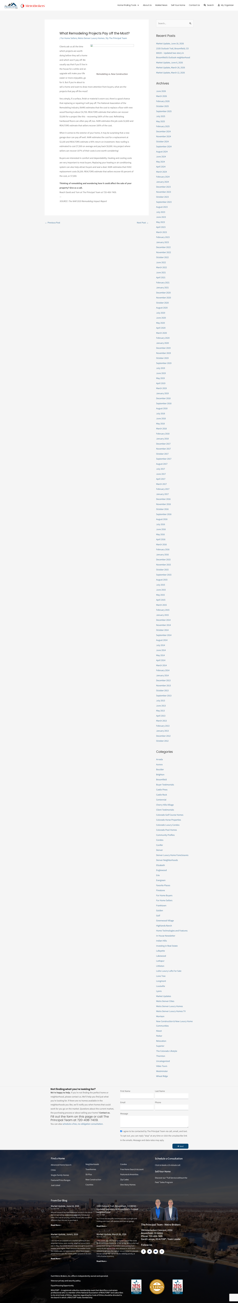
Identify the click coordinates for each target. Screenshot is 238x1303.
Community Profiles (165, 835)
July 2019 (160, 368)
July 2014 (160, 645)
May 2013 (160, 710)
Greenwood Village (165, 920)
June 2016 (161, 529)
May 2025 (160, 121)
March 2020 (161, 332)
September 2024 (164, 146)
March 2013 (161, 720)
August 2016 (161, 519)
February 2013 (162, 725)
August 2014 (161, 640)
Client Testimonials (165, 809)
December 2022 (163, 247)
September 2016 (163, 514)
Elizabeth (160, 865)
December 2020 (163, 292)
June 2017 (161, 473)
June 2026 (161, 91)
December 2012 (163, 735)
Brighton (160, 774)
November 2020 (163, 297)
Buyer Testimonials (165, 784)
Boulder (160, 769)
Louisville (160, 986)
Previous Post (52, 222)
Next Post (143, 222)
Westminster (162, 1071)
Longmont (161, 981)
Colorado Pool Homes (166, 829)
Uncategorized (163, 1061)
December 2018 (163, 398)
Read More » (56, 1225)
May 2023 (160, 222)
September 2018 (163, 403)
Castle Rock (161, 794)
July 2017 (160, 468)
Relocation (161, 1040)
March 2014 (161, 665)
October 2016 (162, 509)
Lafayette (160, 950)
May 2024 (160, 161)
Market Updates (163, 996)
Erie (158, 875)
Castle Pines (161, 789)
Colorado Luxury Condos (167, 824)
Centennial (161, 799)
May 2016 (160, 534)
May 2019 (160, 378)
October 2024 (162, 141)
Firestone (160, 890)
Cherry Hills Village (165, 804)
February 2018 (162, 433)
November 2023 (163, 191)
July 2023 (160, 212)
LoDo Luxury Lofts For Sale (168, 970)
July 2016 (160, 524)
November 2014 (163, 625)
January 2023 (162, 242)
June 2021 (161, 272)
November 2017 (163, 448)
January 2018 (162, 438)
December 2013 (163, 680)
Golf (158, 915)
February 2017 (162, 489)
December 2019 (163, 347)
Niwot (159, 1030)
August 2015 (161, 579)
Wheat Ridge (162, 1076)
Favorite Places (163, 885)
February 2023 (163, 237)
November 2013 (163, 685)
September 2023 (164, 201)
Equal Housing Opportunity (62, 1285)
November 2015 (163, 564)
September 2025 (164, 111)
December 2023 (163, 186)
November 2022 (163, 252)
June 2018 (161, 418)
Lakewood (161, 955)
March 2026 (161, 96)
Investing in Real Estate (167, 945)
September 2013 (163, 695)
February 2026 (163, 101)
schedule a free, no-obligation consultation (83, 1123)
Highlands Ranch (164, 925)
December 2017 (163, 443)
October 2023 (162, 196)
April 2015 (160, 599)
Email (122, 1102)
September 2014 (163, 635)
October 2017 (162, 453)
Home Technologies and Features (171, 930)
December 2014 (163, 619)
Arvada (159, 759)
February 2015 (162, 609)
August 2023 (162, 206)
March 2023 (161, 232)
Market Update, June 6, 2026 (169, 62)
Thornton (160, 1056)
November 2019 (163, 353)
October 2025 (162, 106)
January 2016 (162, 554)
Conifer (159, 845)
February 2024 (163, 176)
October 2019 (162, 358)
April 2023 (160, 227)
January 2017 (162, 494)
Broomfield (161, 779)
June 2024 (161, 156)
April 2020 (160, 327)
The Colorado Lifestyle (166, 1051)
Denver (159, 850)
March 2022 (161, 267)
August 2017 (161, 463)
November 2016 (163, 504)
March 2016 (161, 544)
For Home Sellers (69, 38)
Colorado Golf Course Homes (169, 814)
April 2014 (160, 660)
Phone (158, 1102)
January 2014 (162, 675)
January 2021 (162, 287)
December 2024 (163, 131)
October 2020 (162, 302)
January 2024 (162, 181)
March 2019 (161, 388)
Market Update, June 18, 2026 (170, 43)
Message (124, 1113)
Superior (160, 1045)
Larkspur (160, 960)
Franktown (161, 905)
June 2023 (161, 217)
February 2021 (162, 282)
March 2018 (161, 428)
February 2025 (163, 126)
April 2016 (160, 539)
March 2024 (161, 171)
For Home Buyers (164, 895)
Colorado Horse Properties (168, 819)
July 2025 (160, 116)
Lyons (159, 991)
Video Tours (161, 1066)
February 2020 (163, 337)
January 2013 (162, 730)
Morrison (160, 1016)
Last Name (160, 1091)
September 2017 (163, 458)
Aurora (159, 764)
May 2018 (160, 423)
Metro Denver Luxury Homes (91, 38)
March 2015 (161, 604)
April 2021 (160, 277)
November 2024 (163, 136)
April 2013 (160, 715)
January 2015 (162, 615)
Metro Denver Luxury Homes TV (171, 1011)
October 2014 (162, 630)
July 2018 (160, 413)
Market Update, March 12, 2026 (170, 72)
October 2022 (162, 257)
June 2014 (161, 650)
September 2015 (163, 574)
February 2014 (162, 670)
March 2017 (161, 484)
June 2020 (161, 317)
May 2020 (160, 322)
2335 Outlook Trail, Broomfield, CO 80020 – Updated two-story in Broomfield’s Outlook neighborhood (173, 53)
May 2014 (160, 655)
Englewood (161, 870)
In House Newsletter (165, 935)
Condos (159, 839)
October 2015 (162, 569)
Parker (159, 1035)
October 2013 (162, 690)
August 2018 (161, 408)
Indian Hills (161, 940)
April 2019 (160, 383)
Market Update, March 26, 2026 (170, 67)
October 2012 (162, 740)
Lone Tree (160, 976)
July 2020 (160, 312)
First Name (125, 1091)
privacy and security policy (69, 1280)
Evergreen (160, 880)
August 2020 (162, 307)
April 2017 (160, 478)
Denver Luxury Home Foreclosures (172, 855)
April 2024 (160, 166)
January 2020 (162, 343)
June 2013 (161, 705)
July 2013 (160, 700)
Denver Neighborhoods (167, 860)
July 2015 (160, 584)
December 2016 (163, 499)
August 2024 (162, 151)
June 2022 (161, 262)
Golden (159, 910)
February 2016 (162, 549)
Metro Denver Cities (165, 1001)
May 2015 (160, 594)
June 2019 (161, 373)
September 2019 (163, 363)
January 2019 (162, 393)
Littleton (160, 965)
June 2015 (161, 589)
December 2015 (163, 559)
